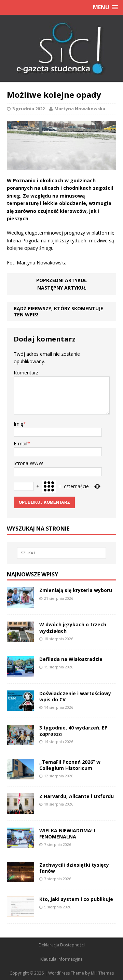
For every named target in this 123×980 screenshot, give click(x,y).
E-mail (20, 443)
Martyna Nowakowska (79, 109)
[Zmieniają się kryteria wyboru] (20, 603)
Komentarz (26, 372)
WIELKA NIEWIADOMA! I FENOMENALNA (67, 833)
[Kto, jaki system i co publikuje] (20, 912)
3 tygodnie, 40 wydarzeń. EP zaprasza (73, 730)
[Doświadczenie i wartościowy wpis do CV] (20, 706)
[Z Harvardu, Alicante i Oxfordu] (20, 810)
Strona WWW (28, 463)
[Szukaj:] (61, 553)
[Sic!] (61, 48)
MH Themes (102, 973)
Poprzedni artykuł (61, 280)
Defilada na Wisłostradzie (70, 659)
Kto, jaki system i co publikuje (76, 899)
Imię (18, 424)
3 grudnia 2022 (28, 109)
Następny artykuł (61, 287)
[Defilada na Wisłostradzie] (20, 672)
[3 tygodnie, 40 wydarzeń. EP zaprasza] (20, 741)
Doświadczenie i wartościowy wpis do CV (75, 696)
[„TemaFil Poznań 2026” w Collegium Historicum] (20, 775)
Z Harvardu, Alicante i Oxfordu (76, 796)
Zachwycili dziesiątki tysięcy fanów (74, 868)
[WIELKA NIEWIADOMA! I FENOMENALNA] (20, 844)
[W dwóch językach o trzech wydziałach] (20, 638)
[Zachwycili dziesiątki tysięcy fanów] (20, 878)
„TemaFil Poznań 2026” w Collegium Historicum (69, 765)
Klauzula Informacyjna (61, 959)
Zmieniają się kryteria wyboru (75, 590)
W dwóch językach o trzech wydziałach (72, 627)
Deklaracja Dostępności (62, 945)
